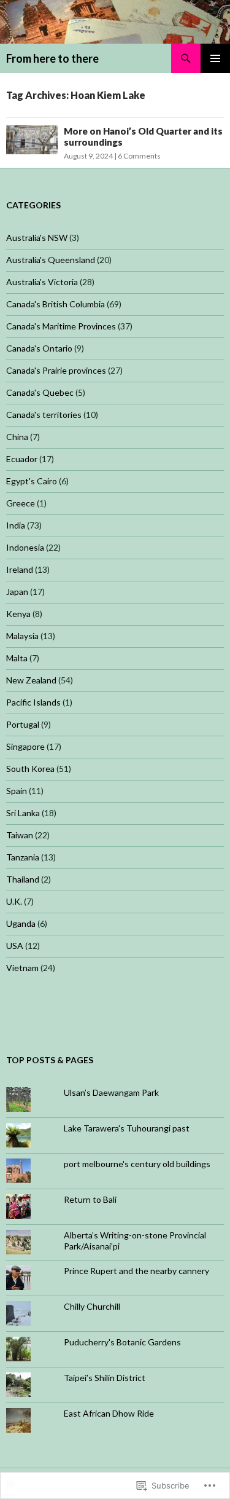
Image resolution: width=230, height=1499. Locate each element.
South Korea (30, 768)
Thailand (22, 879)
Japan (17, 591)
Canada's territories (44, 414)
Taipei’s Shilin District (104, 1377)
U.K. (14, 901)
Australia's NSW (36, 237)
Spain (16, 790)
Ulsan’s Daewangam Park (111, 1092)
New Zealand (31, 680)
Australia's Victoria (42, 282)
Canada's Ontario (39, 348)
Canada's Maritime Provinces (61, 326)
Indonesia (25, 547)
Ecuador (21, 459)
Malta (17, 658)
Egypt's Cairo (31, 481)
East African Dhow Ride (109, 1413)
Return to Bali (90, 1199)
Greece (20, 503)
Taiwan (19, 835)
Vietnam (22, 967)
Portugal (22, 724)
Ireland (19, 569)
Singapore (25, 746)
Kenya (18, 613)
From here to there (52, 58)
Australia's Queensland (50, 259)
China (17, 436)
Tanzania (22, 857)
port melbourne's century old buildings (137, 1164)
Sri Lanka (23, 813)
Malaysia (22, 636)
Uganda (21, 923)
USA (14, 945)
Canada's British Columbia (55, 304)
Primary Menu (215, 58)
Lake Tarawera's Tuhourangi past (127, 1128)
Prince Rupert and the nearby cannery (136, 1270)
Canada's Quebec (40, 392)
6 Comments (139, 155)
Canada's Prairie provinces (56, 370)
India (15, 525)
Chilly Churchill (92, 1306)
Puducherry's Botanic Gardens (122, 1342)
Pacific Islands (33, 702)
